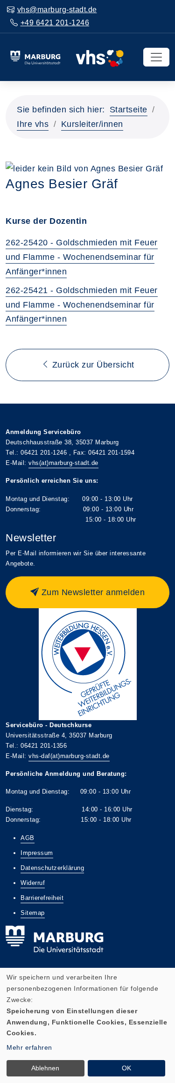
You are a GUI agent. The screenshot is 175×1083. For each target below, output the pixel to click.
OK (126, 1068)
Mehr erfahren (29, 1047)
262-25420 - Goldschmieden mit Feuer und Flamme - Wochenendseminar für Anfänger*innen (82, 257)
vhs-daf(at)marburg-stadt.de (69, 755)
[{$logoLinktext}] (67, 57)
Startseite (128, 109)
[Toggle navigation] (156, 57)
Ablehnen (45, 1068)
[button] (87, 592)
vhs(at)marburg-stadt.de (63, 462)
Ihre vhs (33, 124)
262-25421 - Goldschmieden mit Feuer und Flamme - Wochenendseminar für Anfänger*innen (82, 305)
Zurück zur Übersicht (91, 364)
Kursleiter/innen (92, 124)
